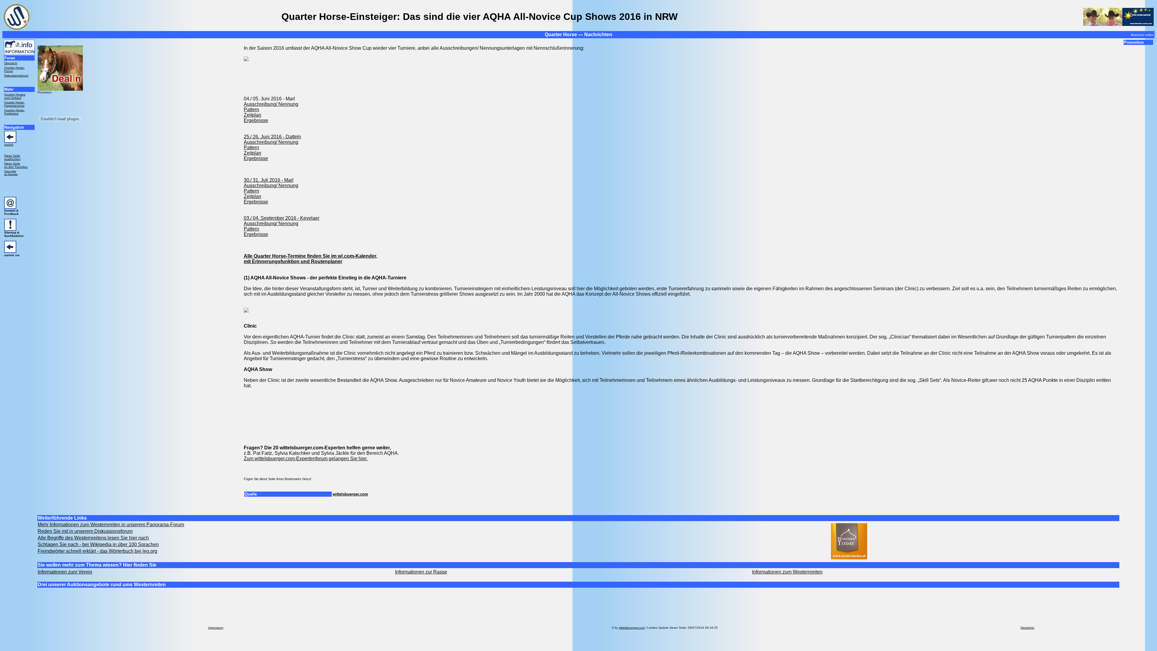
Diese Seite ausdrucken (12, 157)
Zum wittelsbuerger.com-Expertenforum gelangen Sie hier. (306, 458)
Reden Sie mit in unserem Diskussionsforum (85, 531)
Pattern (251, 109)
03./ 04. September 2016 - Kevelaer (281, 218)
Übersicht (10, 63)
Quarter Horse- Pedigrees (14, 111)
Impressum (215, 627)
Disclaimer (1027, 627)
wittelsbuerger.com (350, 494)
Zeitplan (252, 115)
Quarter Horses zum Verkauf (14, 96)
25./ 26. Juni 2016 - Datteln (272, 136)
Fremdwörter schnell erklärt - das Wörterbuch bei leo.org (97, 551)
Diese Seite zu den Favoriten (16, 165)
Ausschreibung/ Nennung (271, 104)
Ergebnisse (256, 120)
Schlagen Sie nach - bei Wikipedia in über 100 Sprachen (98, 544)
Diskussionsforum (16, 75)
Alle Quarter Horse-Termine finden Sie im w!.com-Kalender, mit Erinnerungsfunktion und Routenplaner (310, 258)
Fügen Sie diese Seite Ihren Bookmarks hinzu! (277, 479)
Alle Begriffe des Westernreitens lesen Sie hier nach (93, 537)
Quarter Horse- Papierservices (14, 104)
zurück (8, 144)
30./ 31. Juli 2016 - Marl (268, 180)
